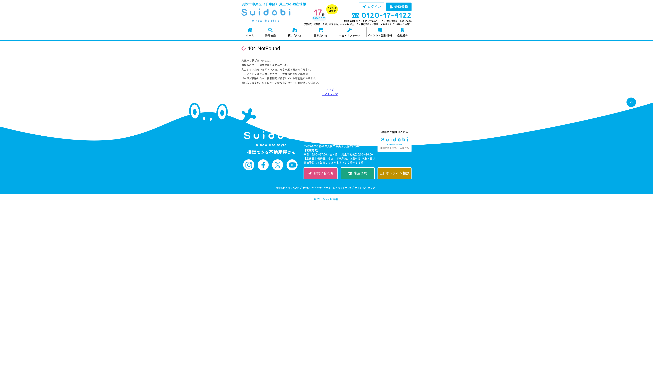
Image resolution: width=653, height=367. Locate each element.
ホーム (250, 35)
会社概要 (280, 188)
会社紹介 (402, 35)
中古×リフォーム (350, 35)
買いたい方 (295, 35)
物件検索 (270, 35)
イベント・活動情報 (379, 35)
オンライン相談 (397, 173)
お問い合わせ (323, 173)
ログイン (374, 7)
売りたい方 (320, 35)
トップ (330, 90)
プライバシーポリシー (366, 188)
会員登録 (401, 7)
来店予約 (360, 173)
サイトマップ (330, 94)
